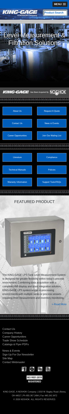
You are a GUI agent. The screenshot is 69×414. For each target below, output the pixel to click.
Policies (52, 170)
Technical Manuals (17, 170)
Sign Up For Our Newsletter (18, 354)
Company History (12, 332)
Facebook (24, 369)
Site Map (7, 358)
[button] (59, 4)
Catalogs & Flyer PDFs (15, 344)
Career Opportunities (17, 135)
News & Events (52, 123)
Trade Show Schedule (15, 340)
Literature (17, 157)
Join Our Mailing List (51, 135)
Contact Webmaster (13, 362)
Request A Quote (52, 111)
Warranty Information (17, 182)
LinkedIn (40, 369)
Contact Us (17, 123)
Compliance (51, 157)
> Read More (59, 304)
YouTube (48, 369)
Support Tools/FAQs (51, 182)
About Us (17, 111)
